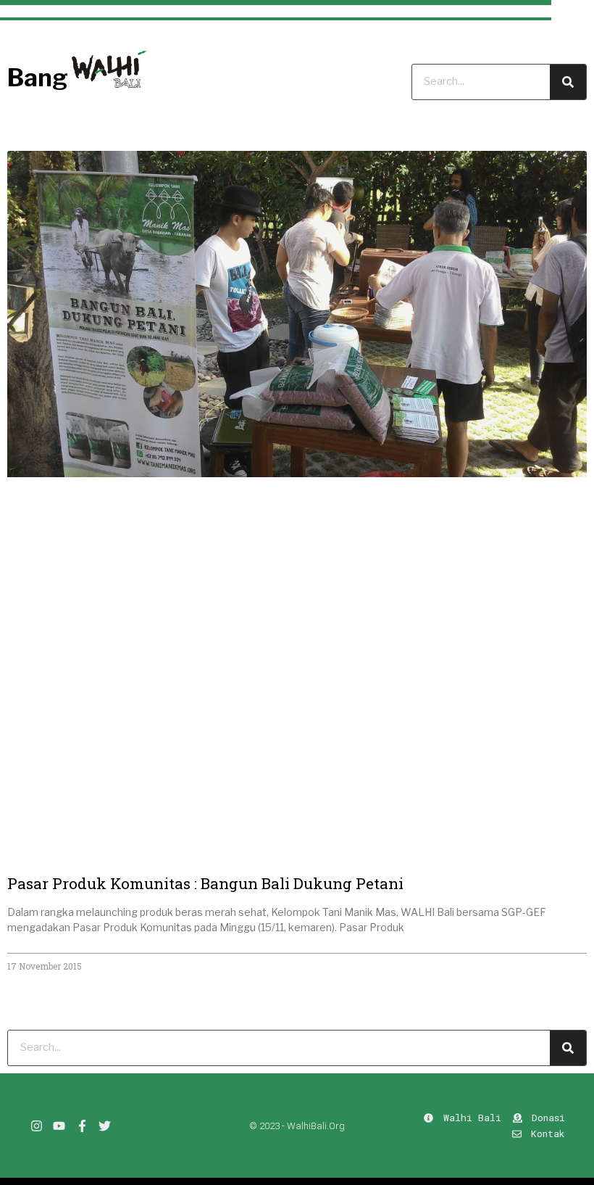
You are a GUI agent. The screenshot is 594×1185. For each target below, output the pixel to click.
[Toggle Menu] (572, 20)
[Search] (568, 1048)
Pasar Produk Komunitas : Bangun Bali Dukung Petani (205, 883)
